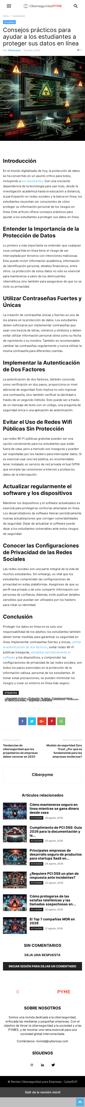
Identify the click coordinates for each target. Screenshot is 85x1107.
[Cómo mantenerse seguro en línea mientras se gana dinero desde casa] (15, 811)
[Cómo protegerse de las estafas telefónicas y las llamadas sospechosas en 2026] (15, 903)
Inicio (6, 15)
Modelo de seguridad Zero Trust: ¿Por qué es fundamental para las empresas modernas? (64, 751)
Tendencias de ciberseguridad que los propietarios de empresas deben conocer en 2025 (20, 751)
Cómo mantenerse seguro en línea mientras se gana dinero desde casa (54, 808)
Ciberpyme (14, 50)
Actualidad (19, 15)
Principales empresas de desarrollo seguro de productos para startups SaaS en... (56, 854)
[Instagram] (32, 1065)
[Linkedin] (42, 1065)
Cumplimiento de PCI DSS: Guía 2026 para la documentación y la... (56, 831)
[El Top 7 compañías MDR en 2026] (15, 926)
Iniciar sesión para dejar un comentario (42, 966)
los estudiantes (32, 181)
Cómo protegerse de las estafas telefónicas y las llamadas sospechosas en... (53, 900)
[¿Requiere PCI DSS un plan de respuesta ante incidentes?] (15, 880)
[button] (9, 6)
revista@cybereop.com (52, 1041)
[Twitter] (53, 1065)
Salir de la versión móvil (42, 1092)
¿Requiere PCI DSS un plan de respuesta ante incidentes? (54, 875)
